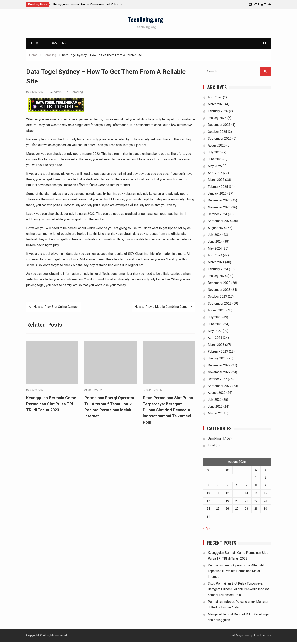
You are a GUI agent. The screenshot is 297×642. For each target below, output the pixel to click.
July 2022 (215, 400)
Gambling (59, 43)
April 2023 (215, 338)
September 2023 (220, 303)
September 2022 (220, 386)
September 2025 (220, 138)
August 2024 (217, 228)
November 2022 (219, 372)
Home (35, 43)
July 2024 (215, 235)
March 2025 (216, 180)
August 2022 (217, 393)
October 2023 (217, 296)
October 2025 (217, 132)
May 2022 (215, 413)
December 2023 (219, 283)
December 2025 (219, 125)
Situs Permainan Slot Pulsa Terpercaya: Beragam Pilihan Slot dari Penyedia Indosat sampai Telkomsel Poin (168, 410)
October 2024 (217, 214)
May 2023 (215, 331)
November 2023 (219, 290)
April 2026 (215, 97)
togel (211, 445)
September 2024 (220, 221)
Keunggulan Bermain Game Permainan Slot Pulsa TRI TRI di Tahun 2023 (51, 403)
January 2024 (217, 276)
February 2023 (218, 351)
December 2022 (219, 365)
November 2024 (219, 207)
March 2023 (216, 345)
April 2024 (215, 255)
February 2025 (218, 187)
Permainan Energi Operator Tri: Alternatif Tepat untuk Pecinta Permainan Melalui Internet (236, 571)
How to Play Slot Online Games (56, 307)
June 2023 (215, 324)
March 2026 (216, 104)
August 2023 (217, 310)
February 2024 (218, 269)
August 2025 (217, 145)
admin (58, 92)
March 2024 (216, 262)
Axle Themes (262, 635)
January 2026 (217, 118)
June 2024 (215, 242)
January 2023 (217, 358)
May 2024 (215, 248)
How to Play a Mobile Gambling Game (161, 307)
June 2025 (215, 159)
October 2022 (217, 379)
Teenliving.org (145, 19)
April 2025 (215, 173)
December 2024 (219, 200)
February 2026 (218, 111)
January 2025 (217, 193)
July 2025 (215, 152)
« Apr (206, 528)
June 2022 (215, 406)
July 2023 (215, 317)
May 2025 (215, 166)
